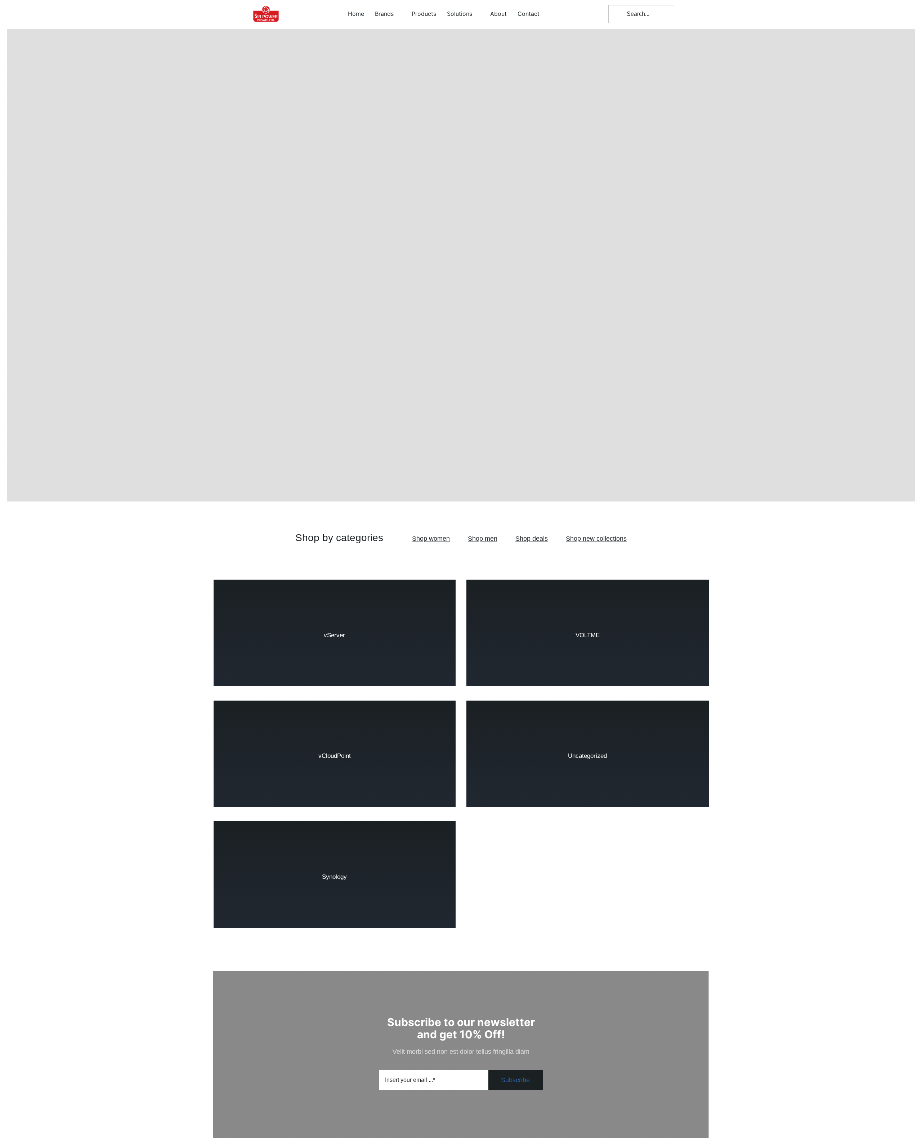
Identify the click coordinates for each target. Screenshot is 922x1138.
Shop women (431, 538)
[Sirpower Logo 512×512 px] (265, 3)
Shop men (482, 538)
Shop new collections (596, 538)
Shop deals (531, 538)
